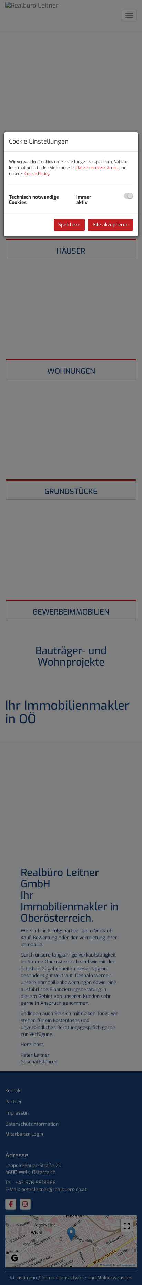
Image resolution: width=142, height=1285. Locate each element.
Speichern (69, 225)
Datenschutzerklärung (97, 167)
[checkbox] (128, 196)
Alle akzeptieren (110, 225)
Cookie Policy (36, 173)
